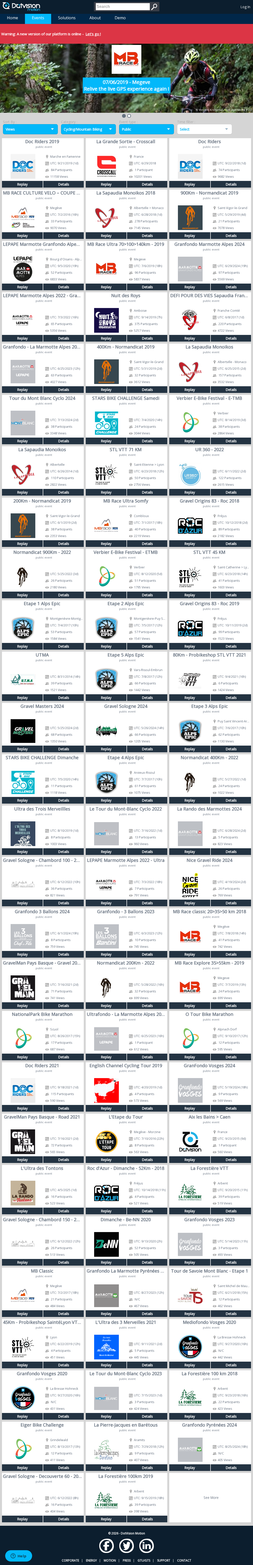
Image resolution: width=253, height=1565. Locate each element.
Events (38, 17)
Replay (22, 184)
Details (63, 184)
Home (12, 17)
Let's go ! (93, 33)
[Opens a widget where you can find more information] (18, 1556)
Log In (245, 6)
